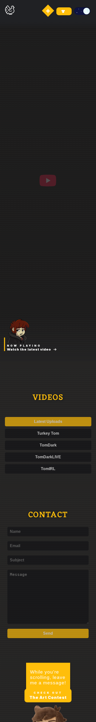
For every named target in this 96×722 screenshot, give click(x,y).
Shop (64, 11)
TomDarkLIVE (48, 457)
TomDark (48, 445)
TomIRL (48, 469)
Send (48, 632)
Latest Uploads (48, 421)
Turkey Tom (48, 433)
